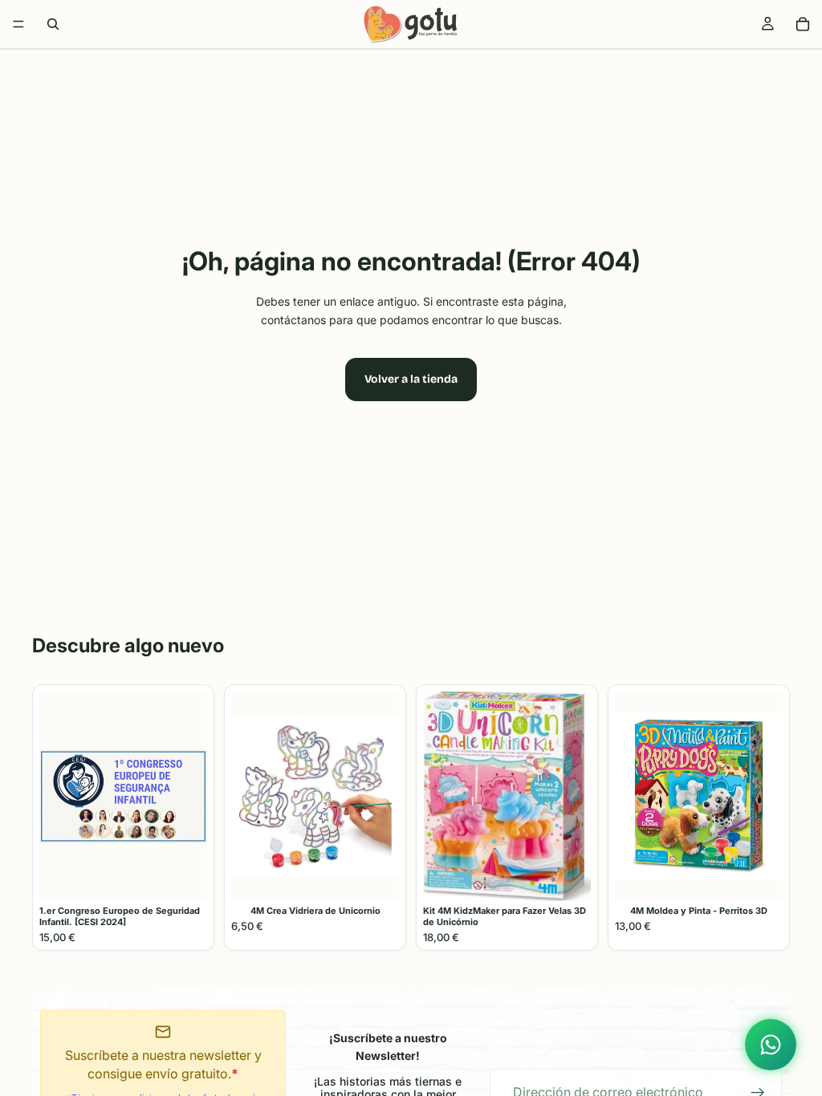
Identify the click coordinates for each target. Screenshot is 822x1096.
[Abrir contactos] (770, 1044)
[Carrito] (802, 24)
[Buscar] (53, 24)
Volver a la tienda (411, 379)
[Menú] (18, 24)
